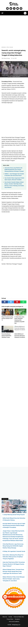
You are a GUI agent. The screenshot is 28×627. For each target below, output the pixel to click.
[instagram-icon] (14, 8)
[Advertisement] (14, 31)
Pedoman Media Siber (19, 616)
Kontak (10, 616)
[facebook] (5, 302)
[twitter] (11, 302)
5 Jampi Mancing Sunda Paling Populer (14, 514)
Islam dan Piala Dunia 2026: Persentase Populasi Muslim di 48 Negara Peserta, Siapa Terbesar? (14, 564)
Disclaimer (17, 619)
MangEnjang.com (16, 624)
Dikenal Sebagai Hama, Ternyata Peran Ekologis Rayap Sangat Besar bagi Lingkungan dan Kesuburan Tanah (13, 571)
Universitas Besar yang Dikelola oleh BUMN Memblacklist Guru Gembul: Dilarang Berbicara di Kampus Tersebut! (14, 169)
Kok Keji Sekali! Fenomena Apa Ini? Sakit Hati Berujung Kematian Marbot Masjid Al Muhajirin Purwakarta (14, 525)
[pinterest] (17, 302)
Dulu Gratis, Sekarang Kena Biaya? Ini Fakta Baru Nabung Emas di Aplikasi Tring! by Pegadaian (13, 556)
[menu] (2, 13)
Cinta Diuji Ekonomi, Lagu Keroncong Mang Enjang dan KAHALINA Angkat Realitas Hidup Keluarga (13, 546)
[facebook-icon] (7, 8)
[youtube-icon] (17, 8)
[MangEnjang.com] (14, 4)
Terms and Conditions (14, 621)
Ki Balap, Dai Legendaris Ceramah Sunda (14, 551)
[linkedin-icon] (20, 8)
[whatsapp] (23, 302)
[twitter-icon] (10, 8)
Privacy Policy (10, 619)
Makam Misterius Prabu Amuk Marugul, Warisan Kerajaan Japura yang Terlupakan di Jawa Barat (14, 578)
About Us (5, 616)
